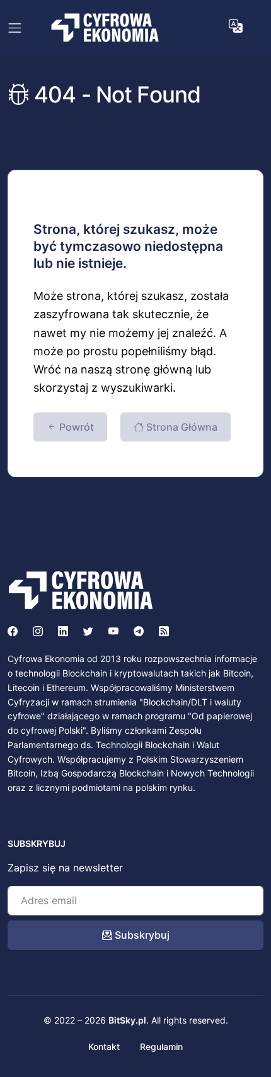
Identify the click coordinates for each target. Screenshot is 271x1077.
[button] (235, 26)
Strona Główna (180, 427)
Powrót (75, 427)
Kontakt (104, 1046)
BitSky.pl (127, 1020)
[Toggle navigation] (15, 28)
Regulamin (161, 1046)
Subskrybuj (141, 935)
